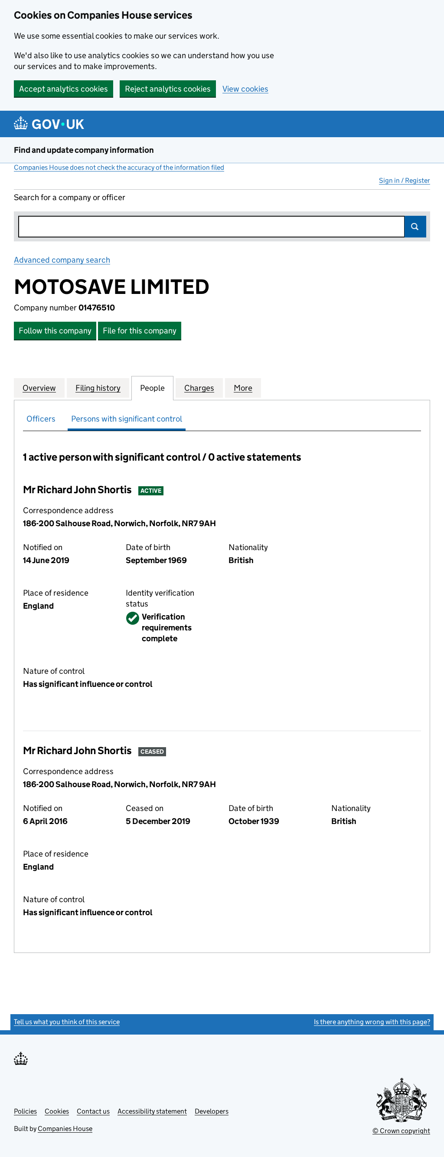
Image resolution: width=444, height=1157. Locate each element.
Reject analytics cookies (168, 89)
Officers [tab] (41, 419)
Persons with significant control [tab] (126, 419)
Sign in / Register (404, 180)
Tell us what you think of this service (67, 1022)
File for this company (139, 331)
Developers (212, 1111)
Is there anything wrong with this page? (372, 1022)
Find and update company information (84, 150)
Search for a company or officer (69, 197)
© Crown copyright (401, 1131)
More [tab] (243, 388)
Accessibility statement (152, 1111)
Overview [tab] (39, 388)
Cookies (57, 1111)
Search (415, 226)
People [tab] (152, 388)
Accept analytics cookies (63, 89)
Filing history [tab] (98, 388)
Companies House (65, 1128)
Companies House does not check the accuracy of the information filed (119, 167)
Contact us (93, 1111)
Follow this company (55, 331)
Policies (25, 1111)
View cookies (245, 89)
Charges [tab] (199, 388)
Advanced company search (62, 260)
